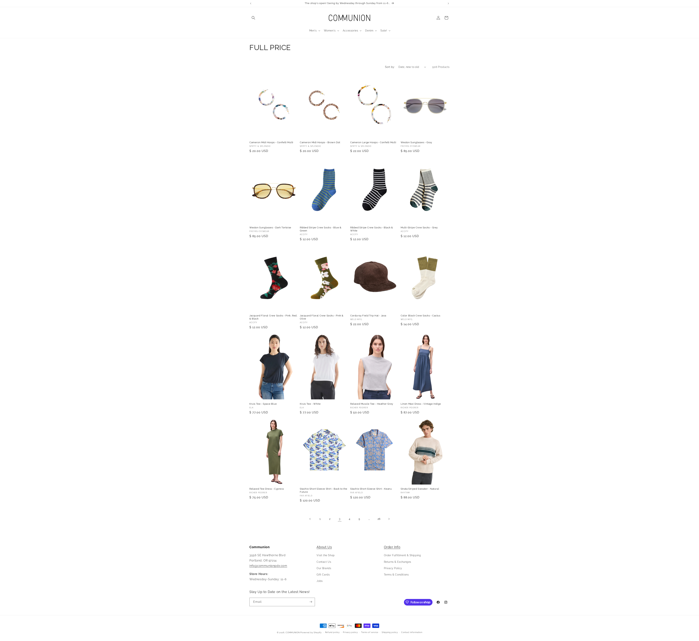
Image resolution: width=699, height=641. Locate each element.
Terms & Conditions (396, 574)
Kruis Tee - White (310, 403)
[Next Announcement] (448, 3)
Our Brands (324, 568)
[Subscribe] (311, 602)
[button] (253, 18)
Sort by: (390, 67)
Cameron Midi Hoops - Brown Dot (320, 142)
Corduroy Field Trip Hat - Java (368, 315)
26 (379, 518)
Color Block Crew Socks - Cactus (420, 315)
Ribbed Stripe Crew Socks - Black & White (371, 229)
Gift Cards (323, 574)
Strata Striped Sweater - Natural (420, 488)
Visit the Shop (326, 555)
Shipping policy (390, 632)
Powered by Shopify (311, 632)
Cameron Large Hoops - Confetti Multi (373, 142)
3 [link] (340, 519)
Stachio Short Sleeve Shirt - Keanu (371, 488)
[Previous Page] (310, 519)
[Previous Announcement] (251, 3)
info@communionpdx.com (268, 565)
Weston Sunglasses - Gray (416, 142)
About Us (324, 547)
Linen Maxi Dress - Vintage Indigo (421, 403)
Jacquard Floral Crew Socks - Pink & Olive (321, 317)
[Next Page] (389, 519)
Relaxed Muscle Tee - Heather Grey (371, 403)
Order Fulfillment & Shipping (402, 555)
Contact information (411, 632)
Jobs (320, 581)
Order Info (392, 547)
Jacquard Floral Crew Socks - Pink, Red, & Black (273, 317)
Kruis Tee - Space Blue (263, 403)
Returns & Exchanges (397, 561)
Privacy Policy (393, 568)
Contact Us (324, 561)
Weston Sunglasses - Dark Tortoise (270, 227)
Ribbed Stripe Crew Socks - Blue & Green (320, 229)
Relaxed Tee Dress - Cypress (266, 488)
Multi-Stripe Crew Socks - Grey (419, 227)
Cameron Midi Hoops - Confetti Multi (271, 142)
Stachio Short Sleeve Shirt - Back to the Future (323, 490)
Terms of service (369, 632)
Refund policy (332, 632)
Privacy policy (350, 632)
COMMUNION (293, 632)
